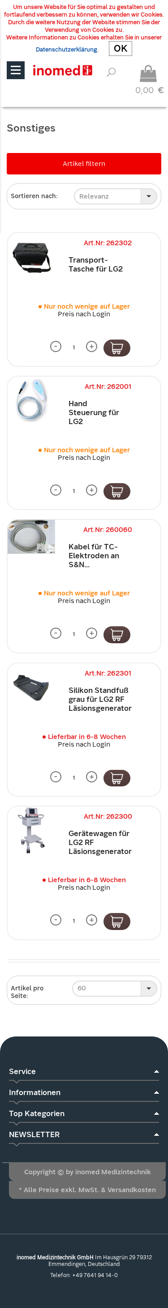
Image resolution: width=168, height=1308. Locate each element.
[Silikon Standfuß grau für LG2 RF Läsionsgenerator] (31, 687)
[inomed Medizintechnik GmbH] (62, 70)
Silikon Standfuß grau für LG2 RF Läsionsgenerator (100, 699)
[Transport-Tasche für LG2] (31, 256)
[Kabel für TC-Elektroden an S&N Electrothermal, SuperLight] (31, 536)
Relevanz (94, 196)
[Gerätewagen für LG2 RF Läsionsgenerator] (31, 830)
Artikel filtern (84, 163)
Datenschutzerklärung (66, 49)
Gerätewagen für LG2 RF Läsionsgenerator (100, 842)
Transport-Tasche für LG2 (96, 264)
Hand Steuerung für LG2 (94, 412)
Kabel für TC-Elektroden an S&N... (94, 555)
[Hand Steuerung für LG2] (31, 400)
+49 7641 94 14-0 (95, 1275)
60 (82, 988)
